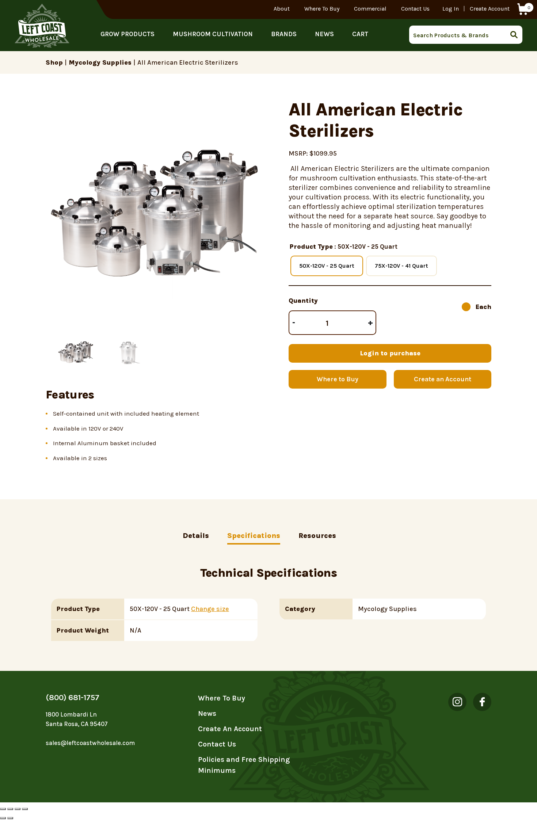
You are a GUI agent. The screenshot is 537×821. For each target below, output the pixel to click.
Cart (360, 34)
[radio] (326, 266)
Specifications (253, 535)
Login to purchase (390, 353)
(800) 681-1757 (72, 697)
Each (483, 306)
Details (196, 535)
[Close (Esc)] (3, 809)
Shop (54, 62)
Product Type (311, 247)
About (282, 8)
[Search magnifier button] (516, 35)
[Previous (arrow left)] (3, 818)
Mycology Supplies (100, 62)
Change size (210, 609)
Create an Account (442, 379)
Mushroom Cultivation (213, 34)
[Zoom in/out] (25, 809)
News (324, 34)
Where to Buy (337, 379)
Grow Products (127, 34)
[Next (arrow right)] (10, 818)
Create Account (490, 8)
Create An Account (230, 729)
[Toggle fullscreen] (17, 809)
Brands (284, 34)
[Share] (10, 809)
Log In (450, 8)
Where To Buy (321, 8)
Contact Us (415, 8)
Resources (317, 535)
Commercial (370, 8)
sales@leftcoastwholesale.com (90, 742)
